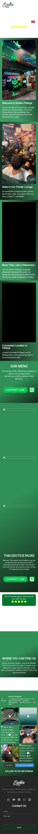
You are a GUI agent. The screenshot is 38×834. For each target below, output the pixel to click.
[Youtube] (13, 799)
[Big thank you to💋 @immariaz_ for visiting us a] (28, 734)
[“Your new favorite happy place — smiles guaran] (9, 753)
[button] (34, 5)
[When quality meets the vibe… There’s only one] (28, 716)
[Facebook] (19, 799)
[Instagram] (8, 799)
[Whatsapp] (24, 799)
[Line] (29, 799)
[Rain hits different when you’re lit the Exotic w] (9, 716)
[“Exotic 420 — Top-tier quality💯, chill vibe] (9, 734)
